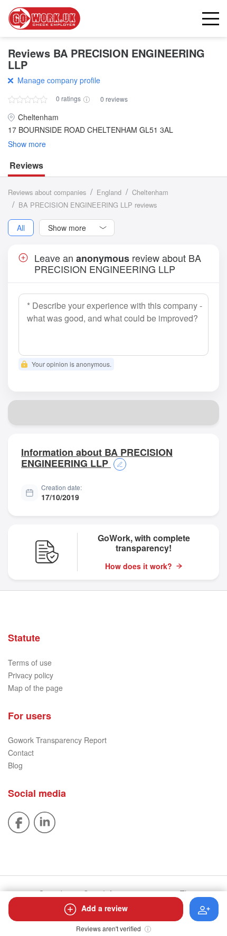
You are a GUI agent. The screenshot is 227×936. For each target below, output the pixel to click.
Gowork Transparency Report (57, 740)
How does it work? (138, 566)
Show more (27, 144)
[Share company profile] (206, 412)
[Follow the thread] (204, 909)
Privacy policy (30, 675)
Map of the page (35, 687)
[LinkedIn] (44, 821)
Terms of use (30, 662)
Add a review (104, 908)
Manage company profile (58, 80)
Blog (15, 765)
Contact (21, 752)
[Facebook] (19, 821)
